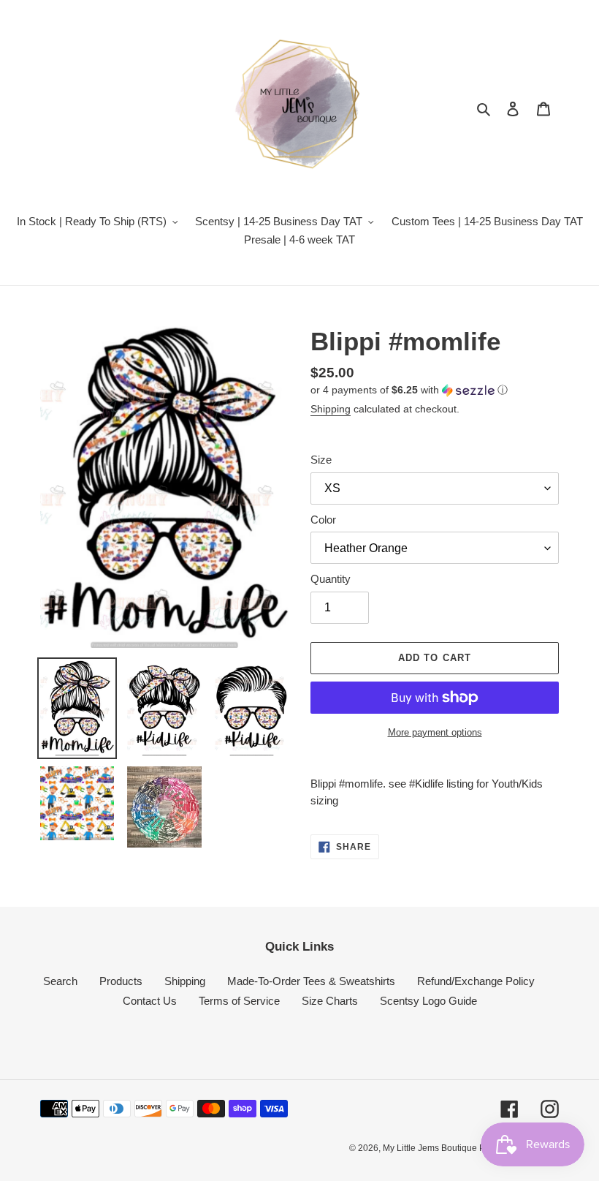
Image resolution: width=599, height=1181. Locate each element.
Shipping (330, 409)
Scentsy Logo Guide (428, 1001)
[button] (409, 390)
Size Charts (330, 1001)
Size (321, 459)
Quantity (330, 579)
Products (120, 981)
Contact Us (150, 1001)
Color (323, 519)
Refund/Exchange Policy (476, 981)
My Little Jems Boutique (431, 1148)
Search (60, 981)
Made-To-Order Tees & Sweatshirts (311, 981)
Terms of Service (239, 1001)
